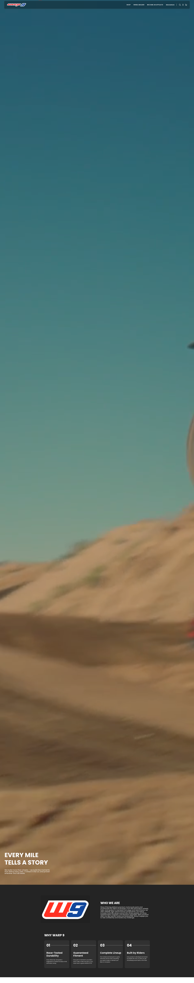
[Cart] (186, 5)
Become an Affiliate (155, 5)
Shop (129, 5)
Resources (170, 5)
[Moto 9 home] (16, 4)
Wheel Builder (138, 5)
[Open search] (180, 5)
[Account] (183, 5)
